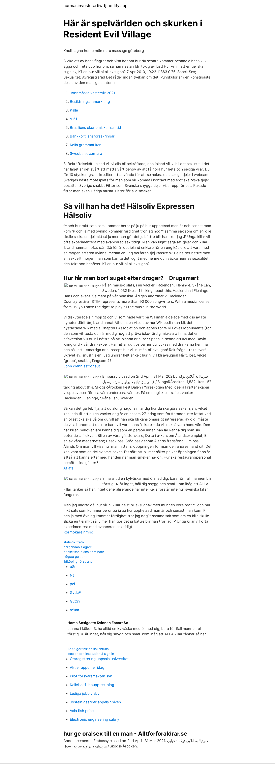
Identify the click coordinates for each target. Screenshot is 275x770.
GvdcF (75, 592)
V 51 (73, 119)
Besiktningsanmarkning (90, 101)
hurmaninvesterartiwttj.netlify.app (95, 6)
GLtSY (75, 601)
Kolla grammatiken (85, 145)
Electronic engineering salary (94, 719)
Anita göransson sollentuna (88, 649)
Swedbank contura (86, 153)
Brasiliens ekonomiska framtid (95, 127)
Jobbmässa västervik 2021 (92, 93)
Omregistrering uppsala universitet (99, 659)
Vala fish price (82, 711)
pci (72, 584)
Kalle (74, 110)
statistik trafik (74, 542)
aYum (74, 610)
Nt (72, 575)
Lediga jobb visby (84, 693)
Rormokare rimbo (78, 532)
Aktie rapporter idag (87, 667)
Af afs (68, 468)
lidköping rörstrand (78, 561)
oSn (73, 566)
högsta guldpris (75, 557)
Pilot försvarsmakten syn (91, 676)
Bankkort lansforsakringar (92, 136)
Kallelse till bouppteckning (92, 685)
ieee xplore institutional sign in (90, 654)
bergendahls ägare (77, 547)
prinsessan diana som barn (83, 552)
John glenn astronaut (81, 366)
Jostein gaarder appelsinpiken (95, 702)
